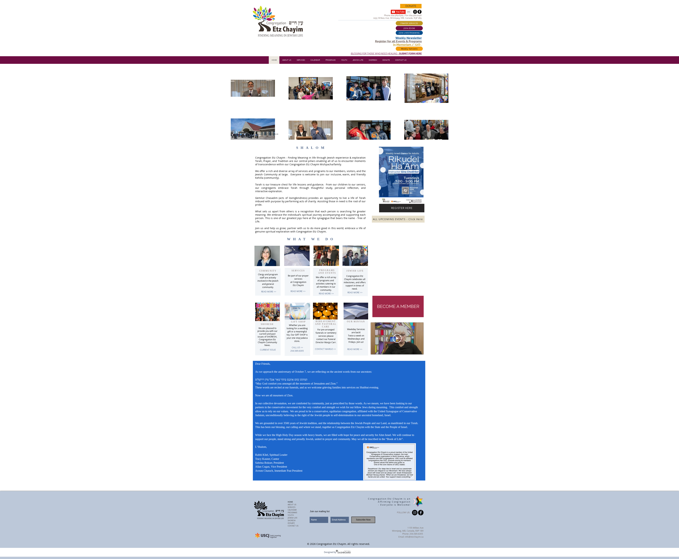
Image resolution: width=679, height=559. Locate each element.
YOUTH (291, 515)
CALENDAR (292, 510)
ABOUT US (292, 504)
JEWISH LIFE (292, 518)
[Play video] (397, 338)
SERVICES (291, 507)
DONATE (291, 523)
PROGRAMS (292, 512)
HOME (290, 502)
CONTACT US (293, 526)
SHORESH (291, 520)
